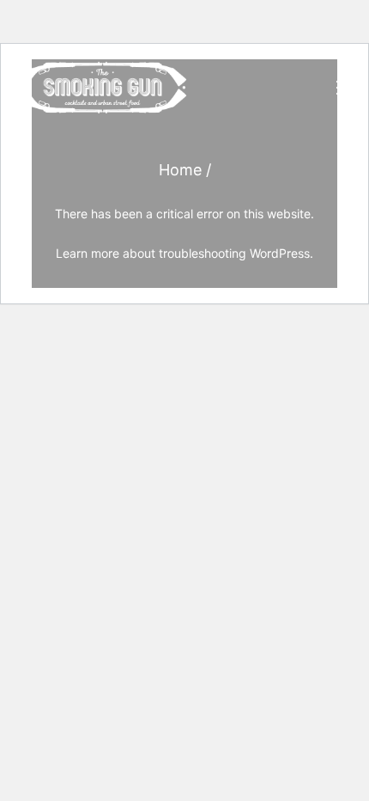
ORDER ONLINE (266, 340)
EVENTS (246, 378)
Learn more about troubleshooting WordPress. (184, 253)
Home (180, 170)
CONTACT (250, 576)
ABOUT (243, 459)
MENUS (245, 302)
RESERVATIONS (267, 614)
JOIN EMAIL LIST (269, 651)
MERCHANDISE (266, 497)
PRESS (242, 418)
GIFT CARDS (257, 535)
